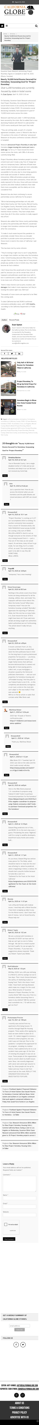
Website (6, 1212)
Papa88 (11, 568)
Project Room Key (12, 430)
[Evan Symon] (6, 328)
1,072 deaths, (30, 304)
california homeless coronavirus (17, 419)
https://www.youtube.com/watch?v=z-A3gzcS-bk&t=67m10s (22, 769)
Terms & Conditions (19, 1408)
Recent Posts (14, 320)
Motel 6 (8, 426)
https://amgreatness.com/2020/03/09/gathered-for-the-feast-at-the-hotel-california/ (22, 884)
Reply (5, 476)
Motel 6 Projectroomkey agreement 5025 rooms (16, 427)
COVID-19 (24, 421)
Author (4, 320)
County (18, 421)
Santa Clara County (11, 433)
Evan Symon (7, 94)
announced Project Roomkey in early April (22, 144)
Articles (12, 34)
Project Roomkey (23, 430)
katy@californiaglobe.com (27, 1386)
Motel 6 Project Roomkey (18, 426)
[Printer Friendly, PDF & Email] (19, 314)
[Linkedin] (19, 353)
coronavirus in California (8, 421)
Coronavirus (31, 419)
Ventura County (32, 433)
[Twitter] (11, 353)
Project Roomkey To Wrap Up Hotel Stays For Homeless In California (27, 384)
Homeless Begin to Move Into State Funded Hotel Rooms (26, 403)
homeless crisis (18, 424)
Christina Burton (14, 457)
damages (4, 287)
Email (5, 1203)
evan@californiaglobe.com (28, 1389)
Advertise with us (19, 1417)
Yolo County (4, 435)
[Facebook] (4, 353)
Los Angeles (27, 424)
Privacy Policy (19, 1412)
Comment (7, 1174)
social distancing (23, 433)
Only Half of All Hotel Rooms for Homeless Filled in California (25, 365)
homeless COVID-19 (7, 424)
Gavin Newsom (31, 421)
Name (5, 1195)
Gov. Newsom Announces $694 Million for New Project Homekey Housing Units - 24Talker (19, 1146)
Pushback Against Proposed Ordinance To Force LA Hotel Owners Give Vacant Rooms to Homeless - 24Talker (19, 1112)
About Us (19, 1403)
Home (5, 34)
